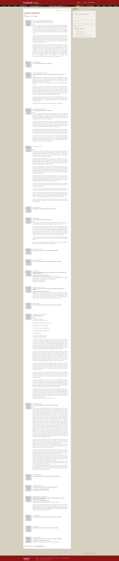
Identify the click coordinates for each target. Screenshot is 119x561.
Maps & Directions (43, 558)
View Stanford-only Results (64, 10)
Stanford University (28, 558)
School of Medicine (77, 26)
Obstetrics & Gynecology (79, 28)
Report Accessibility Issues (90, 553)
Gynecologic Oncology (80, 31)
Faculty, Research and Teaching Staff (81, 14)
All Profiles (76, 11)
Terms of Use (57, 558)
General (77, 30)
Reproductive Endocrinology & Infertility (83, 36)
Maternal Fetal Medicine (80, 33)
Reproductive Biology (80, 34)
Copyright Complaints (65, 558)
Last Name (76, 21)
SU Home (37, 558)
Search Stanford (51, 558)
